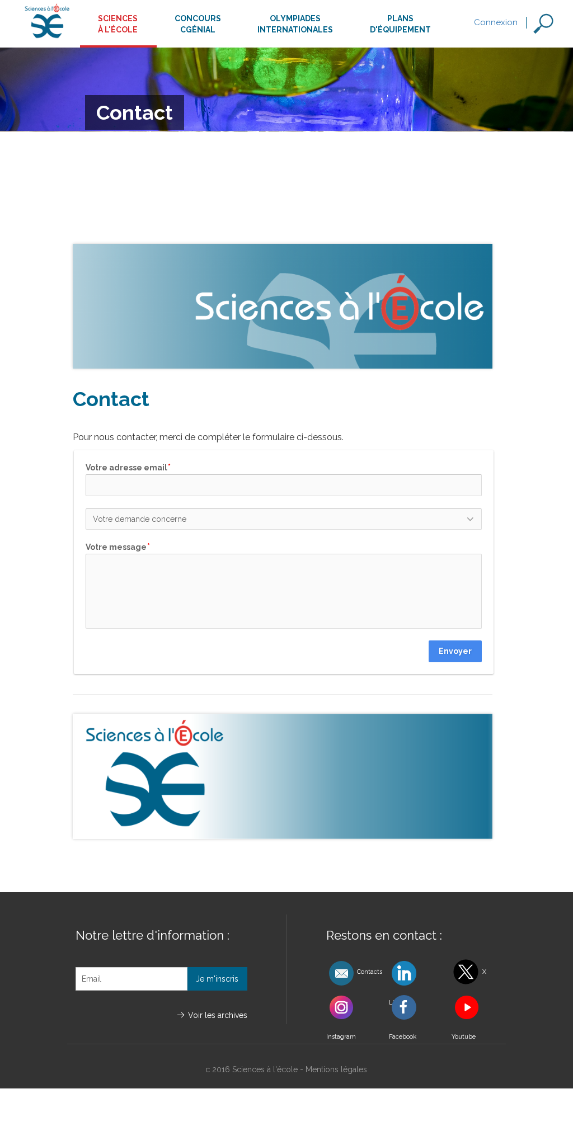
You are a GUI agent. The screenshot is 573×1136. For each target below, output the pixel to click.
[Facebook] (412, 1007)
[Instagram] (349, 1007)
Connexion (496, 22)
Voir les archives (217, 1015)
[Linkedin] (412, 973)
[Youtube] (474, 1007)
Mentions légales (336, 1069)
